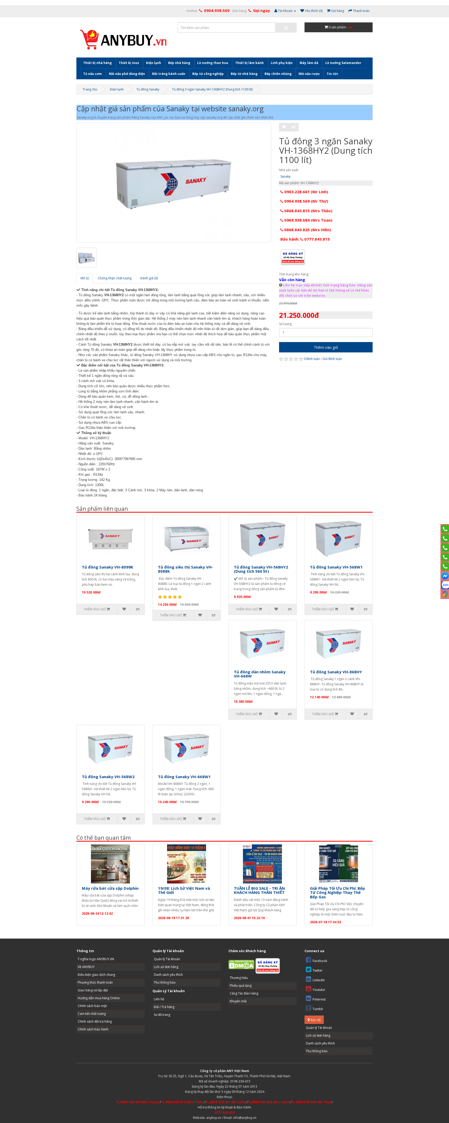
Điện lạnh (153, 63)
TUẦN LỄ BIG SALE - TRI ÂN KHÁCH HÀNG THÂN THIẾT (259, 890)
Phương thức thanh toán (95, 982)
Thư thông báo (165, 982)
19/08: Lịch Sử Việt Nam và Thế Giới (184, 890)
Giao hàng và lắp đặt (93, 990)
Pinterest (319, 999)
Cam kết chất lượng (92, 1013)
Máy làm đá (309, 63)
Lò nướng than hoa (212, 63)
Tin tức (332, 74)
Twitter (318, 970)
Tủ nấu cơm (92, 74)
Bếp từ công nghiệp (208, 74)
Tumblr (318, 1009)
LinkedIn (319, 980)
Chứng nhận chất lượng (114, 278)
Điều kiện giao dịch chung (96, 974)
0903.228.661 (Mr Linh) (305, 191)
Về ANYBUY (86, 967)
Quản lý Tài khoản (167, 959)
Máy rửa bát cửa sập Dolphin (110, 888)
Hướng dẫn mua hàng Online (99, 998)
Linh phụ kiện (282, 63)
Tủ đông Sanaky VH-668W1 (184, 776)
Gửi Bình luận (332, 359)
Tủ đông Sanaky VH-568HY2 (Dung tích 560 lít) (261, 569)
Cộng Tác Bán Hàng (244, 993)
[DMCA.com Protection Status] (241, 964)
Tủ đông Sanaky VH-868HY (336, 671)
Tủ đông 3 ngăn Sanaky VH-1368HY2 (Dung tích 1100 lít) (212, 89)
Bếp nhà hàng (179, 63)
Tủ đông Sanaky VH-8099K (107, 567)
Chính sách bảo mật (92, 1006)
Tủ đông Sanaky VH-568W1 (336, 567)
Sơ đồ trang (162, 1014)
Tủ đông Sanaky (147, 89)
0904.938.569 (216, 10)
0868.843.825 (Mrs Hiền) (307, 229)
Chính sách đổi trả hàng (95, 1021)
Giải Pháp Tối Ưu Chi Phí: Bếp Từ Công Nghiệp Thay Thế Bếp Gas (337, 892)
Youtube (319, 990)
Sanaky (285, 176)
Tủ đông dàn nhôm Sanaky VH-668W (260, 674)
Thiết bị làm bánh (249, 63)
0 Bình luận (312, 359)
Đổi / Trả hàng (164, 1007)
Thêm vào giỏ (326, 347)
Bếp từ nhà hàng (244, 74)
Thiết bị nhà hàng (97, 63)
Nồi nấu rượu (309, 74)
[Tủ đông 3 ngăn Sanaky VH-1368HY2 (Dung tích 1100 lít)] (173, 182)
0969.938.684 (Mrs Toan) (307, 220)
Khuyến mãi (238, 1001)
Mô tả (85, 278)
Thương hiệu (239, 978)
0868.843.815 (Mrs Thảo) (307, 210)
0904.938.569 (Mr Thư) (305, 201)
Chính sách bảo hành (93, 1029)
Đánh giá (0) (149, 278)
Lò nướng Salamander (343, 63)
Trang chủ (90, 89)
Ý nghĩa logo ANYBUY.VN (96, 959)
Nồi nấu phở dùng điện (127, 74)
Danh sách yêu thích (168, 974)
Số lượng (285, 324)
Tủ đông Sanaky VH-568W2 (108, 776)
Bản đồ (315, 1020)
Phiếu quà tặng (241, 985)
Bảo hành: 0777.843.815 (305, 239)
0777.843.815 (224, 1112)
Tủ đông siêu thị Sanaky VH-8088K (185, 569)
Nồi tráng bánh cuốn (168, 74)
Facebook (320, 961)
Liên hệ (159, 999)
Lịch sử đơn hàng (166, 967)
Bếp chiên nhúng (278, 74)
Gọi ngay (261, 10)
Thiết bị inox (129, 63)
